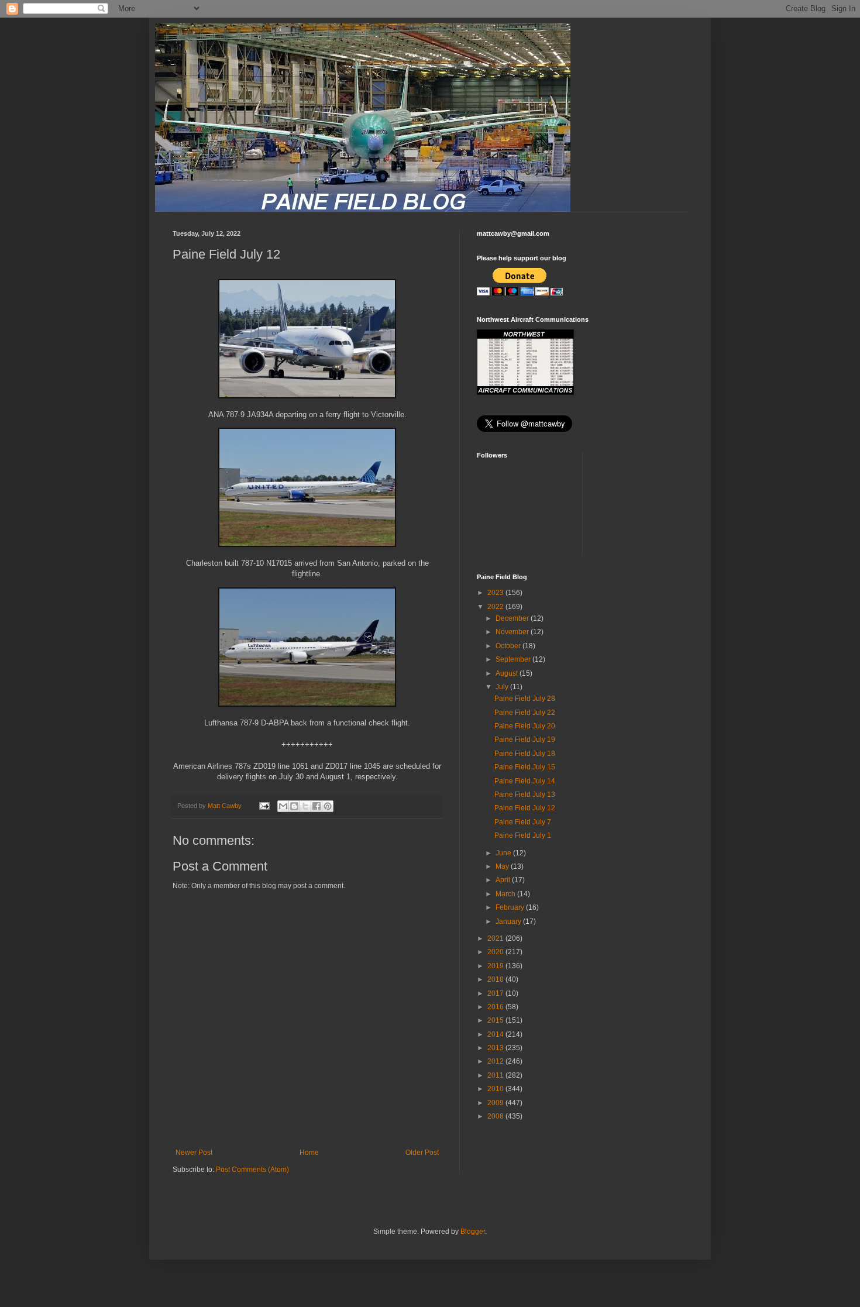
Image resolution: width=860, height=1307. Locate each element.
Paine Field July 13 (524, 794)
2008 (496, 1116)
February (511, 907)
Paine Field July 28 (524, 698)
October (509, 646)
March (506, 894)
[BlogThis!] (294, 806)
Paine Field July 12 (524, 808)
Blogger (472, 1231)
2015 (496, 1020)
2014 (496, 1034)
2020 (496, 952)
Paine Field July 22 (524, 712)
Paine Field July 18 (524, 753)
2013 (496, 1048)
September (514, 659)
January (509, 921)
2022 (496, 607)
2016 (496, 1007)
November (513, 632)
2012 (496, 1061)
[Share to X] (305, 806)
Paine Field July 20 (524, 726)
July (503, 687)
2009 (496, 1103)
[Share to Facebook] (316, 806)
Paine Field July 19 (524, 739)
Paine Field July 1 (522, 835)
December (513, 618)
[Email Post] (263, 805)
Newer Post (194, 1152)
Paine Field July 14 (524, 781)
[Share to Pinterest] (327, 806)
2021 (496, 938)
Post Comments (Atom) (252, 1169)
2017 (496, 993)
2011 (496, 1075)
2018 (496, 979)
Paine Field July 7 (522, 822)
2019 (496, 966)
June (504, 853)
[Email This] (283, 806)
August (508, 673)
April (504, 880)
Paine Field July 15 (524, 767)
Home (309, 1152)
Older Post (422, 1152)
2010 (496, 1089)
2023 (496, 593)
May (503, 866)
